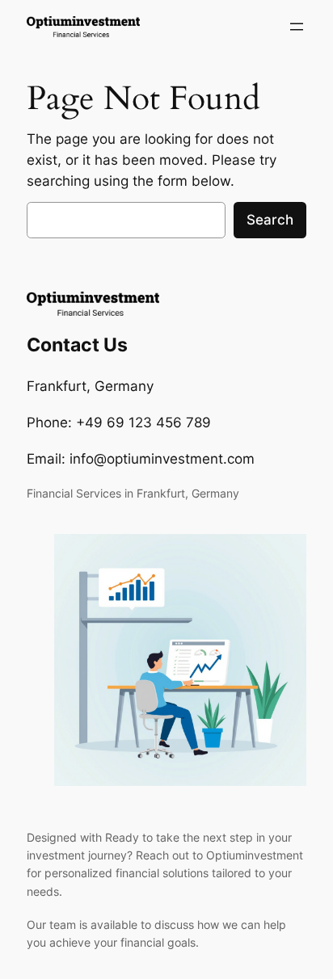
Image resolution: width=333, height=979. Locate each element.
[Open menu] (296, 26)
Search (270, 220)
